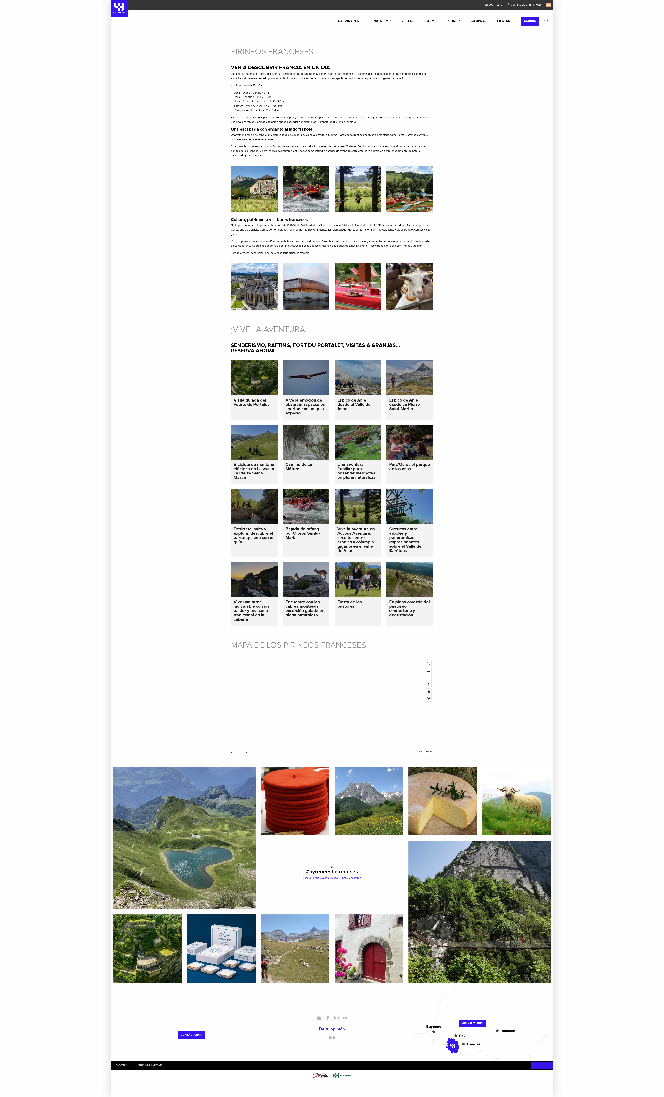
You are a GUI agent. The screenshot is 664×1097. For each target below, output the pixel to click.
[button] (546, 20)
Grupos (488, 4)
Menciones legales (150, 1064)
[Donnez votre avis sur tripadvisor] (332, 1039)
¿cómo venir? (472, 1023)
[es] (548, 4)
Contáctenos (191, 1034)
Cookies (121, 1064)
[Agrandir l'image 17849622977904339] (295, 948)
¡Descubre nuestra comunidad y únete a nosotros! (332, 878)
